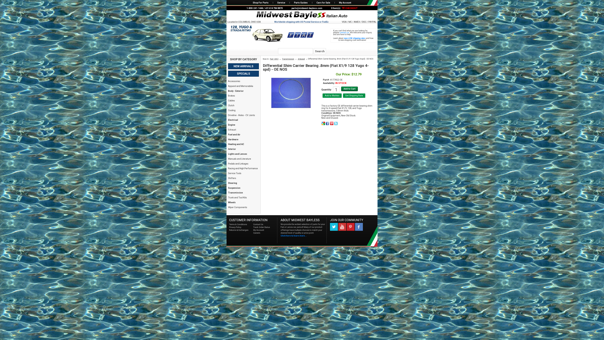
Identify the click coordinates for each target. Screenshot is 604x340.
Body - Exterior (236, 91)
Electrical (233, 120)
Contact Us (258, 224)
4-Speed (301, 59)
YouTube (342, 227)
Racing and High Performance (243, 168)
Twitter (334, 227)
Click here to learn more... (294, 236)
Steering (232, 183)
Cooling (231, 110)
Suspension (234, 188)
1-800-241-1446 (254, 8)
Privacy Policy (235, 227)
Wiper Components (237, 207)
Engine (231, 125)
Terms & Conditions (238, 224)
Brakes (231, 95)
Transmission (235, 192)
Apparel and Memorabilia (240, 86)
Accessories (234, 81)
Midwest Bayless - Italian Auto (302, 15)
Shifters (232, 178)
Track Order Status (261, 227)
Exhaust (232, 129)
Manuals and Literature (239, 159)
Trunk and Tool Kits (237, 197)
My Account (345, 2)
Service (281, 2)
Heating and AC (236, 144)
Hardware (233, 139)
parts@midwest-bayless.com (306, 8)
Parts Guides (301, 2)
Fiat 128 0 (274, 59)
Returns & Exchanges (238, 230)
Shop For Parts (260, 2)
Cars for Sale (323, 2)
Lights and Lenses (237, 154)
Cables (231, 100)
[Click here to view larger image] (291, 93)
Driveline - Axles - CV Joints (241, 115)
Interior (232, 149)
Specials (243, 73)
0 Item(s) (344, 8)
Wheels (232, 202)
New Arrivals (243, 66)
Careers (256, 233)
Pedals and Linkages (238, 163)
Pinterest (351, 227)
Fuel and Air (234, 134)
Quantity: (326, 89)
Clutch (231, 105)
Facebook (359, 227)
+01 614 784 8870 (274, 8)
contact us (344, 32)
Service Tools (234, 173)
